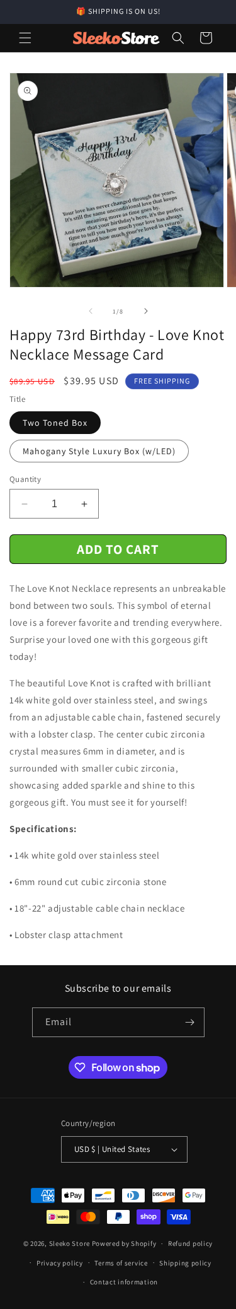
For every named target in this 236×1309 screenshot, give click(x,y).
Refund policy (190, 1243)
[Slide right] (146, 311)
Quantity (25, 479)
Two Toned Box (55, 422)
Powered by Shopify (124, 1243)
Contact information (124, 1281)
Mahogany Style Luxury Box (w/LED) (99, 451)
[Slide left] (90, 311)
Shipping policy (185, 1263)
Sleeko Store (69, 1243)
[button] (25, 38)
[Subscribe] (190, 1022)
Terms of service (120, 1263)
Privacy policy (60, 1263)
